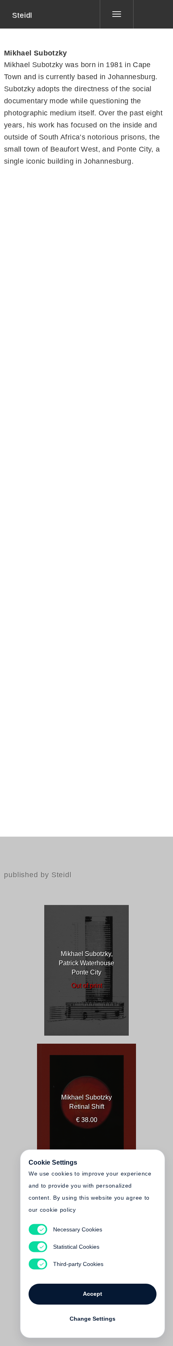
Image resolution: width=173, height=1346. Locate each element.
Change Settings (92, 1318)
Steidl (22, 15)
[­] (147, 14)
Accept (92, 1294)
